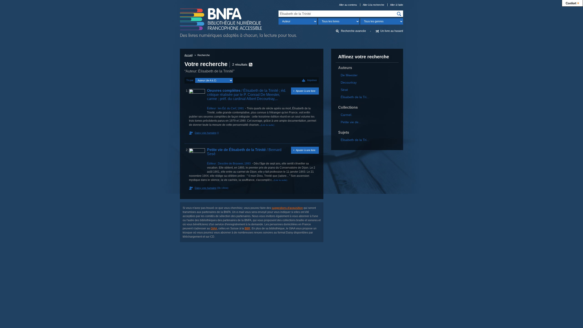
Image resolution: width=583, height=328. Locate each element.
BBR (247, 228)
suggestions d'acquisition (287, 208)
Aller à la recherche (373, 4)
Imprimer (312, 80)
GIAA (214, 228)
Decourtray (349, 82)
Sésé (344, 90)
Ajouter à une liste (305, 91)
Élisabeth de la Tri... (355, 97)
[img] (399, 14)
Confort (572, 3)
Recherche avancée (353, 31)
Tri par (190, 80)
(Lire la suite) (267, 125)
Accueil (188, 55)
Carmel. (346, 115)
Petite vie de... (351, 122)
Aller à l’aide (396, 4)
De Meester (349, 75)
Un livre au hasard (391, 31)
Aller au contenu (348, 4)
